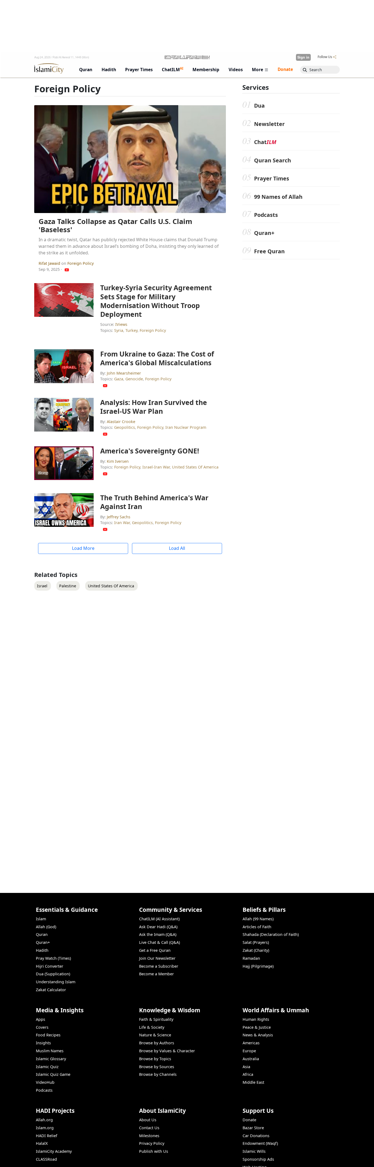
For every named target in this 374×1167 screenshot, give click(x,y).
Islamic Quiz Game (53, 1074)
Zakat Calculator (51, 989)
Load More (83, 548)
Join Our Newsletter (157, 958)
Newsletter (269, 124)
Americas (251, 1042)
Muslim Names (50, 1050)
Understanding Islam (55, 981)
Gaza (118, 378)
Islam (41, 918)
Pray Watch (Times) (53, 958)
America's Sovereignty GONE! (149, 450)
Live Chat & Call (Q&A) (159, 942)
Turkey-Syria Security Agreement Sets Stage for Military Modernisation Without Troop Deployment (156, 301)
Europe (249, 1050)
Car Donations (256, 1135)
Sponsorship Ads (258, 1159)
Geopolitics (124, 427)
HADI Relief (46, 1135)
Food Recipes (48, 1034)
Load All (177, 548)
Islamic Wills (254, 1151)
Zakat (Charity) (256, 950)
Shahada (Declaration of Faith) (271, 934)
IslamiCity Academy (54, 1151)
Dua (259, 105)
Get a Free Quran (155, 950)
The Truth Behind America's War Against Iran (154, 502)
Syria (118, 330)
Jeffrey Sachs (118, 516)
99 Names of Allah (278, 196)
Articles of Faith (257, 926)
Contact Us (149, 1127)
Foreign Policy (80, 263)
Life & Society (151, 1027)
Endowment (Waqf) (260, 1143)
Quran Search (272, 160)
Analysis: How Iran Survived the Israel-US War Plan (153, 407)
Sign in (303, 57)
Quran (42, 934)
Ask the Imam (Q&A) (157, 934)
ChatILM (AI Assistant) (159, 918)
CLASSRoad (46, 1159)
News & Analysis (258, 1034)
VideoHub (45, 1082)
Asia (246, 1066)
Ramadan (251, 958)
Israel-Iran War (156, 467)
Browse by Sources (156, 1066)
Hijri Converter (49, 966)
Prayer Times (271, 178)
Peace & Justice (257, 1027)
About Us (147, 1119)
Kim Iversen (118, 461)
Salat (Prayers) (256, 942)
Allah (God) (46, 926)
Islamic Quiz (47, 1066)
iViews (121, 324)
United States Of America (195, 467)
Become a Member (156, 973)
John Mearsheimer (124, 373)
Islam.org (45, 1127)
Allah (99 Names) (258, 918)
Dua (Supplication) (53, 973)
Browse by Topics (155, 1058)
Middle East (253, 1082)
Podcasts (266, 215)
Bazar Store (253, 1127)
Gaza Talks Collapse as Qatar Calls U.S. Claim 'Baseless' (115, 226)
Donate (249, 1119)
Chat (265, 142)
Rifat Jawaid (50, 263)
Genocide (134, 378)
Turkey (131, 330)
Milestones (149, 1135)
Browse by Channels (158, 1074)
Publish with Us (153, 1151)
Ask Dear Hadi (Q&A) (158, 926)
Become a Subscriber (158, 966)
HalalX (42, 1143)
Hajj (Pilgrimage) (258, 966)
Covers (42, 1027)
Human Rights (256, 1019)
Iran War (122, 522)
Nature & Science (155, 1034)
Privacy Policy (151, 1143)
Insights (43, 1042)
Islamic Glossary (51, 1058)
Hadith (42, 950)
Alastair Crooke (121, 421)
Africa (248, 1074)
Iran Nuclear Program (185, 427)
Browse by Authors (156, 1042)
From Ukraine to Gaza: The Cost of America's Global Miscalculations (157, 358)
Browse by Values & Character (167, 1050)
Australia (251, 1058)
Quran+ (264, 233)
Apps (40, 1019)
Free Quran (269, 251)
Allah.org (44, 1119)
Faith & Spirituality (156, 1019)
